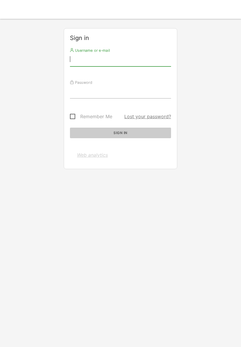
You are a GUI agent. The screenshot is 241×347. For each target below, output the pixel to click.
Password (83, 82)
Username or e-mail (92, 50)
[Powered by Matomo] (120, 11)
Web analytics (92, 155)
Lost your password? (147, 116)
